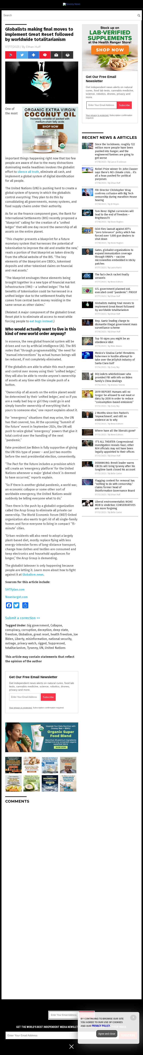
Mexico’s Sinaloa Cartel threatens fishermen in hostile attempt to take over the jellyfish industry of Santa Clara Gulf (115, 358)
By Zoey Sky (113, 367)
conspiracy (12, 630)
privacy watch (26, 643)
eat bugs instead (41, 321)
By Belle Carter (115, 473)
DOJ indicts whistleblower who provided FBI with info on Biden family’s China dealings (113, 377)
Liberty (19, 639)
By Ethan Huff (114, 183)
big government (38, 625)
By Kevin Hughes (115, 222)
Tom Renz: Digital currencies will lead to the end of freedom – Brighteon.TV (114, 215)
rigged (42, 643)
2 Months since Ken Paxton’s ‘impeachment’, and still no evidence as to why (112, 416)
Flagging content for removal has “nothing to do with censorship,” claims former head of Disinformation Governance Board (115, 485)
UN (41, 648)
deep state (60, 630)
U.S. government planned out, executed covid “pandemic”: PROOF (116, 290)
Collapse (56, 625)
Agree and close (106, 1033)
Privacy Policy (101, 1025)
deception (45, 630)
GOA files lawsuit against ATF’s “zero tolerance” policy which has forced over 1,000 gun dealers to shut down (115, 234)
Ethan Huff (33, 47)
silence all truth (28, 172)
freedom (11, 634)
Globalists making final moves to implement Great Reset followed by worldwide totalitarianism (114, 306)
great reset (41, 634)
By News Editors (115, 282)
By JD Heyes (113, 204)
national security (59, 639)
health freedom (61, 634)
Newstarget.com (16, 597)
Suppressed (56, 643)
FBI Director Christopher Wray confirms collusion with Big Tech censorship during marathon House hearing (116, 195)
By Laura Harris (115, 267)
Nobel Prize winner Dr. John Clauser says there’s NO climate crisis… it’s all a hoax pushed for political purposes (116, 174)
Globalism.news (33, 574)
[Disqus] (41, 853)
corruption (28, 630)
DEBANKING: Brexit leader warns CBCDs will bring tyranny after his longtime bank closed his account (115, 466)
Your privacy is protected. (20, 708)
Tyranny (32, 648)
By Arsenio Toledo (116, 385)
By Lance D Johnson (117, 162)
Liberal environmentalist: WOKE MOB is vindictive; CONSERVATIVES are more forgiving (115, 505)
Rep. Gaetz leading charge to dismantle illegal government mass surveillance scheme (116, 324)
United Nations (55, 648)
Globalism (25, 634)
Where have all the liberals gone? (115, 430)
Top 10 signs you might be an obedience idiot (112, 340)
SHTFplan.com (15, 589)
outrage (10, 643)
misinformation (36, 639)
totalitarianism (15, 648)
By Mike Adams (115, 346)
